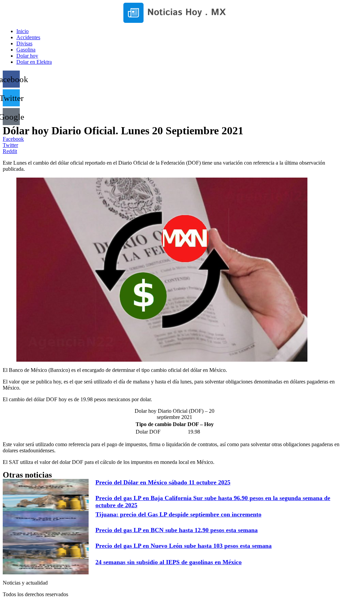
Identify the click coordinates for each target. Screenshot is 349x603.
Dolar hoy (27, 56)
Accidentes (28, 37)
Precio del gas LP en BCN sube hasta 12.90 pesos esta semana (176, 530)
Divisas (24, 43)
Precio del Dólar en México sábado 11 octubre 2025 (162, 482)
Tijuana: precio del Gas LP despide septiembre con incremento (178, 514)
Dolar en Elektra (34, 62)
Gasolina (25, 49)
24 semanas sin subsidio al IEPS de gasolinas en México (168, 562)
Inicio (22, 31)
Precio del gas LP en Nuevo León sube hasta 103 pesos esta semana (183, 545)
